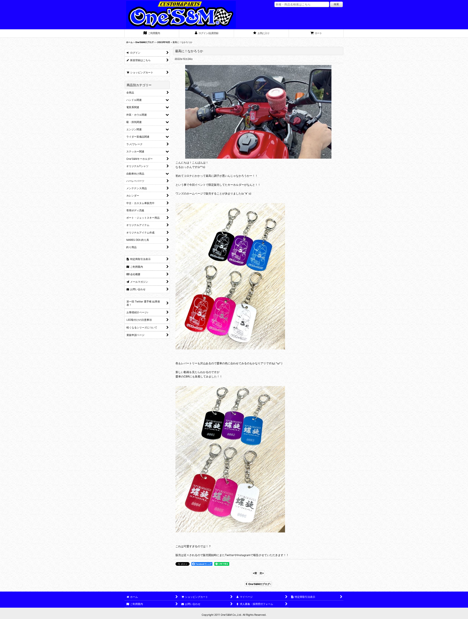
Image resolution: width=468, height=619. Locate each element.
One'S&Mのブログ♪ (259, 584)
